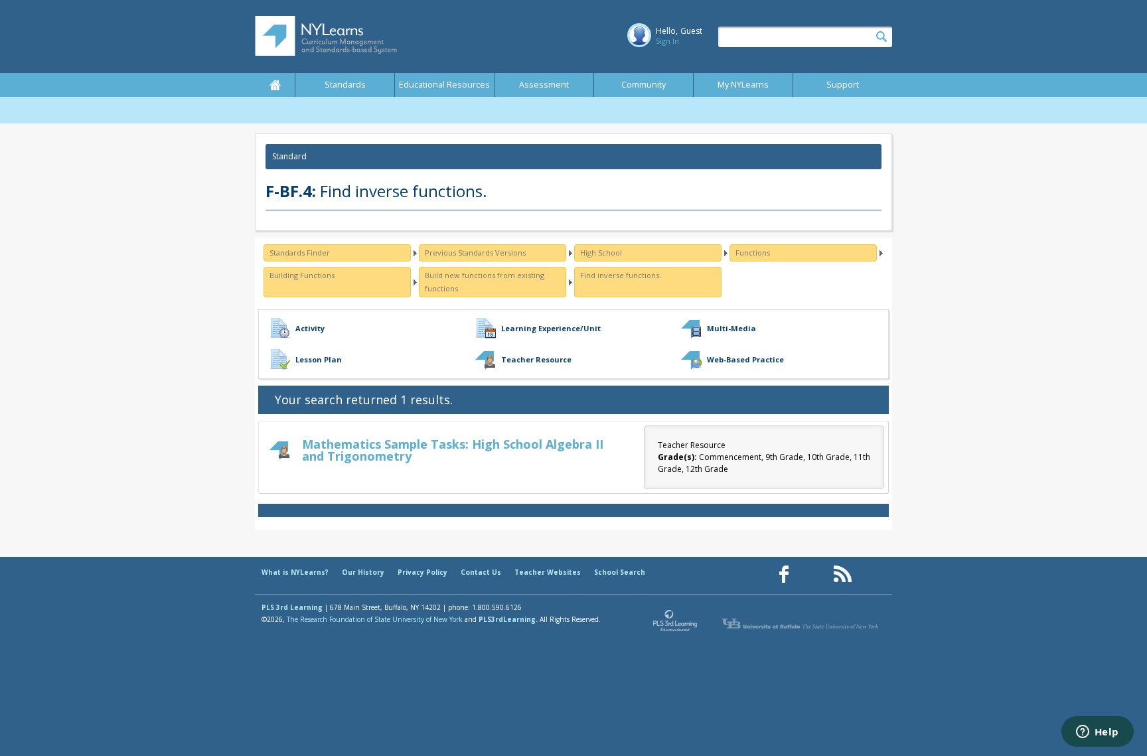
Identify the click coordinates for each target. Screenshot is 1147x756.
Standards (345, 84)
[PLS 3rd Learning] (676, 624)
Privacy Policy (422, 572)
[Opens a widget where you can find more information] (1097, 732)
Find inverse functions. (620, 275)
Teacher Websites (547, 572)
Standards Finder (299, 253)
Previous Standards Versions (475, 253)
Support (842, 84)
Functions (752, 253)
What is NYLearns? (295, 572)
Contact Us (481, 572)
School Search (619, 572)
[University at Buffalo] (801, 624)
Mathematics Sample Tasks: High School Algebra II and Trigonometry (452, 450)
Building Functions (302, 275)
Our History (363, 572)
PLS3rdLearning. (508, 619)
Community (643, 84)
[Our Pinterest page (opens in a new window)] (813, 574)
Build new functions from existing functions (484, 281)
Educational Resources (444, 84)
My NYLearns (743, 84)
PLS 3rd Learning (292, 607)
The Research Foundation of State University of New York (375, 619)
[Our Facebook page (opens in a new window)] (784, 574)
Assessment (544, 84)
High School (601, 253)
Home (275, 85)
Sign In (667, 41)
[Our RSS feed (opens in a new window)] (842, 574)
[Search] (881, 37)
